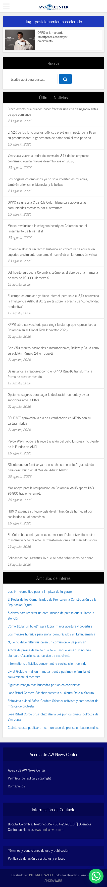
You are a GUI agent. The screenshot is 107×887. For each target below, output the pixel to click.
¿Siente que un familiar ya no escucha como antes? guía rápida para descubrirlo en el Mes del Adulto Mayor (51, 467)
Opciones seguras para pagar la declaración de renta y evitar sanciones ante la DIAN (48, 397)
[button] (96, 876)
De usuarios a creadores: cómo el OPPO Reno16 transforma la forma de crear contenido (50, 373)
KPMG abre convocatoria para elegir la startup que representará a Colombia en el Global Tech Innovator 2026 (52, 327)
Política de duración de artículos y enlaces (36, 858)
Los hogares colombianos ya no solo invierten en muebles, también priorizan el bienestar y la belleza (48, 181)
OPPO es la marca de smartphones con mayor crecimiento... (52, 36)
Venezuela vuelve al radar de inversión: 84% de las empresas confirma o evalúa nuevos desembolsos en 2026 (48, 158)
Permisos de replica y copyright (29, 778)
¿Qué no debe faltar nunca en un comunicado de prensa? (47, 642)
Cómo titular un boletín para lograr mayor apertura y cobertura (50, 626)
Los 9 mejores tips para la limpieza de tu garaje (40, 591)
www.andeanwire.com (49, 829)
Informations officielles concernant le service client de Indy (47, 663)
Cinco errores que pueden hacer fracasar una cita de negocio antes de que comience (53, 111)
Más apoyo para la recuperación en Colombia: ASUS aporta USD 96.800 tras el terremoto (51, 490)
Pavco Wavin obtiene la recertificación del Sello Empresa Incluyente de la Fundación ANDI (53, 443)
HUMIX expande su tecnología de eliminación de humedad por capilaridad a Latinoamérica (50, 513)
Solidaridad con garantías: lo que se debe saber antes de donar (50, 557)
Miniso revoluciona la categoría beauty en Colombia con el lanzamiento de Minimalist (47, 228)
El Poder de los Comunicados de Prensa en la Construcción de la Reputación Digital (52, 601)
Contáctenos (16, 786)
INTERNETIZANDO (41, 875)
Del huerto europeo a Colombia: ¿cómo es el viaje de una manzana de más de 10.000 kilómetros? (53, 274)
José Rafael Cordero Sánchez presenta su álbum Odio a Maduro (51, 692)
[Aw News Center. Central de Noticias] (53, 5)
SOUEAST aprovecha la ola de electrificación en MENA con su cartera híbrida (49, 420)
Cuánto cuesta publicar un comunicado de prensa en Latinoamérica (53, 727)
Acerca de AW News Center (26, 770)
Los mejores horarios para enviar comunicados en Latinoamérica (51, 634)
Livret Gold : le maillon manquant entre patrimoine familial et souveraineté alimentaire (49, 673)
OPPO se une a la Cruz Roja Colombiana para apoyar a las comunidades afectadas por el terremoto (47, 204)
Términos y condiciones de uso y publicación (38, 850)
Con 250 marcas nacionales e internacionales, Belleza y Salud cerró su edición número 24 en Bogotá (53, 350)
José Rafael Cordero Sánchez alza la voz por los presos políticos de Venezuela (53, 716)
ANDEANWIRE (53, 880)
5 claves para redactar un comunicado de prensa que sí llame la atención (51, 615)
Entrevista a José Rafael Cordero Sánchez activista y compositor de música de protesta (53, 703)
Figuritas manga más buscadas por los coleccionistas (44, 684)
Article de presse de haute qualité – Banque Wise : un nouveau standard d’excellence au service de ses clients (50, 652)
